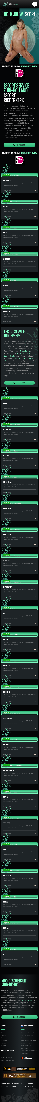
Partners (3, 1045)
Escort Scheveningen (7, 1060)
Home (3, 1033)
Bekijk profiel (7, 190)
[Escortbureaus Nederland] (19, 1075)
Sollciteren (4, 1040)
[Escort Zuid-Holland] (9, 4)
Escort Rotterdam (6, 1057)
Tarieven (4, 1035)
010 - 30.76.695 (20, 145)
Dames (3, 1038)
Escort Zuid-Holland (9, 1084)
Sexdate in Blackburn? (27, 1033)
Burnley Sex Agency (27, 1043)
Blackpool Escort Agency (28, 1040)
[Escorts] (19, 1069)
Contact (3, 1043)
